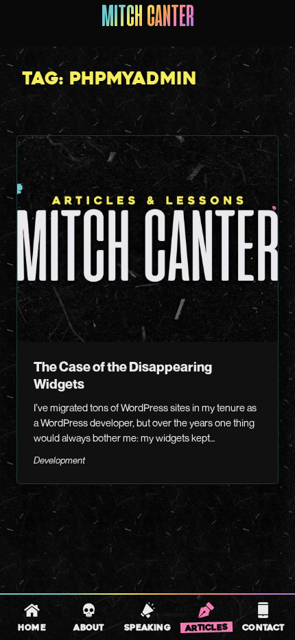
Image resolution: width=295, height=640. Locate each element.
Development (59, 460)
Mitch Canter (148, 17)
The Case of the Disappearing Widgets (123, 375)
